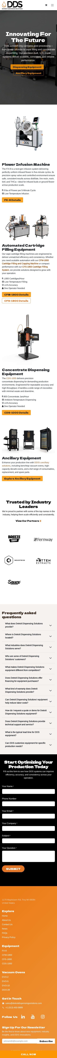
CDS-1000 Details (16, 412)
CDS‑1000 (11, 378)
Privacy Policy (8, 937)
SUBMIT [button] (13, 869)
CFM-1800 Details (16, 294)
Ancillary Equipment (28, 73)
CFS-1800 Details (16, 300)
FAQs (4, 933)
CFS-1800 (7, 959)
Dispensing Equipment (27, 67)
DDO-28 (6, 990)
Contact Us (7, 924)
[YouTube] (33, 1016)
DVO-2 (5, 977)
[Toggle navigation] (52, 5)
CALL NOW (28, 1054)
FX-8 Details (12, 200)
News (4, 929)
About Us (6, 920)
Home (5, 916)
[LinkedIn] (23, 1016)
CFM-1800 (7, 955)
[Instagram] (42, 1016)
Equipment (10, 946)
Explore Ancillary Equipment (22, 478)
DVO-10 (6, 985)
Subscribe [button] (46, 1041)
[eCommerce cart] (46, 5)
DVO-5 (5, 981)
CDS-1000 (7, 963)
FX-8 (4, 951)
